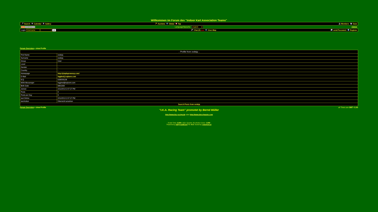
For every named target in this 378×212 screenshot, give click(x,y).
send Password (339, 30)
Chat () (197, 30)
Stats (355, 24)
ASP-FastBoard (182, 124)
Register (353, 30)
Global (171, 24)
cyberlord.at (206, 124)
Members (345, 24)
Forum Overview (27, 48)
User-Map (212, 30)
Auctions (161, 24)
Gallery (48, 24)
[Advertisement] (189, 38)
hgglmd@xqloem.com (67, 77)
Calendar (37, 24)
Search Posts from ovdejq (189, 104)
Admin (354, 27)
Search (27, 24)
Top (179, 24)
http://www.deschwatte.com (201, 115)
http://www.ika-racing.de (175, 115)
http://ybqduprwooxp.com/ (68, 73)
